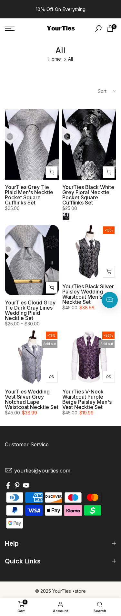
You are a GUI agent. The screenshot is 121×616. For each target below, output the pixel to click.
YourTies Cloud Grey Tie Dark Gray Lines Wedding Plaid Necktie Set (30, 310)
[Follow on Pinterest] (17, 486)
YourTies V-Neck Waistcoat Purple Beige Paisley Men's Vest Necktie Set (87, 399)
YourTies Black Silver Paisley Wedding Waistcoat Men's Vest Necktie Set (88, 294)
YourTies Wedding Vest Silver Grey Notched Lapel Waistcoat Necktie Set (31, 399)
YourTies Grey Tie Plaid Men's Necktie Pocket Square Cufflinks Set (29, 195)
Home (54, 59)
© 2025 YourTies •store (60, 591)
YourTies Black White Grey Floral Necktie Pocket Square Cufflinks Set (88, 195)
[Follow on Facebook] (8, 486)
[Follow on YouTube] (26, 486)
